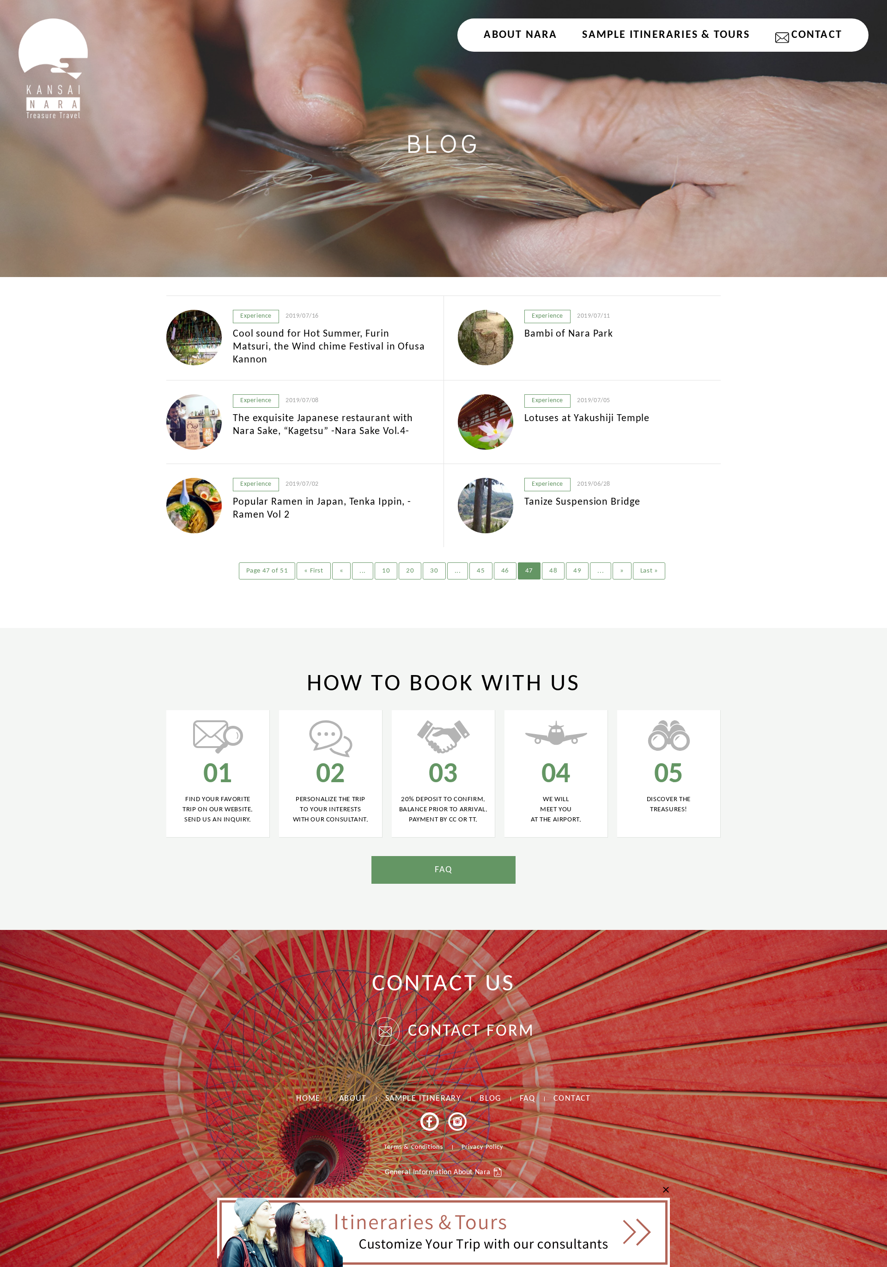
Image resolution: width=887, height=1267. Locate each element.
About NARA (520, 35)
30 (434, 570)
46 (505, 570)
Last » (649, 570)
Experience (256, 316)
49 (577, 570)
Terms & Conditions (413, 1147)
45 (481, 570)
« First (313, 570)
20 (410, 570)
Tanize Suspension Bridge (582, 502)
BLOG (490, 1098)
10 (386, 570)
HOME (308, 1098)
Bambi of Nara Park (568, 334)
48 (553, 570)
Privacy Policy (482, 1147)
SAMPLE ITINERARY (423, 1098)
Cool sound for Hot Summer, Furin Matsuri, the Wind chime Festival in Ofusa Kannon (329, 347)
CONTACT (816, 35)
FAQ (443, 870)
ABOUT (353, 1098)
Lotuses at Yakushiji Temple (587, 418)
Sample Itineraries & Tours (666, 35)
